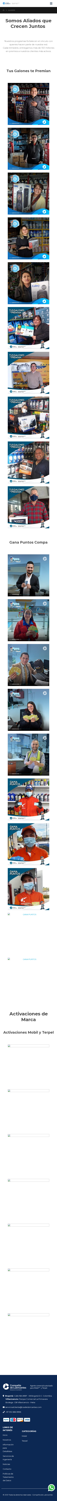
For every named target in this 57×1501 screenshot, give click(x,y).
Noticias (6, 1464)
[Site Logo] (8, 3)
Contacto (7, 1469)
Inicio (5, 1435)
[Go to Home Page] (3, 10)
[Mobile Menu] (51, 3)
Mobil (24, 1436)
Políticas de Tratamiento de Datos (8, 1477)
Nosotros (7, 1440)
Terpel (25, 1441)
